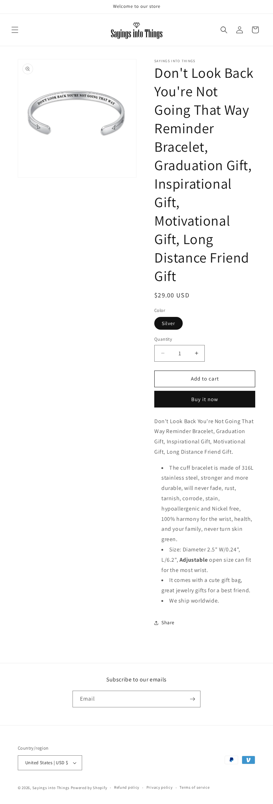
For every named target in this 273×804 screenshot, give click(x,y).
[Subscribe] (192, 699)
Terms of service (194, 787)
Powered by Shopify (89, 787)
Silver (168, 323)
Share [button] (168, 622)
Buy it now (204, 399)
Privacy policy (159, 787)
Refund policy (126, 787)
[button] (15, 30)
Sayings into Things (51, 787)
